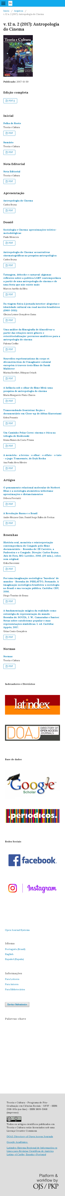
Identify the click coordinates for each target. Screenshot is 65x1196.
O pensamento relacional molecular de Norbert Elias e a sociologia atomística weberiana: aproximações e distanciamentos (31, 491)
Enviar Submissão (17, 1004)
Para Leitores (12, 979)
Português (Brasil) (15, 949)
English (9, 954)
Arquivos (18, 10)
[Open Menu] (3, 3)
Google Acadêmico (17, 1142)
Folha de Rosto (12, 123)
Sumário (8, 142)
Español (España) (14, 959)
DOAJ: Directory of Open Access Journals (30, 1136)
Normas (7, 656)
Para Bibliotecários (15, 989)
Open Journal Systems (17, 930)
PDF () (11, 100)
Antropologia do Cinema (18, 200)
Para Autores (11, 984)
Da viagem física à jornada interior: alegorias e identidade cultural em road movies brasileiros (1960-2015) (31, 307)
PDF (10, 133)
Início (6, 10)
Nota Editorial (11, 171)
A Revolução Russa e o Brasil (20, 513)
